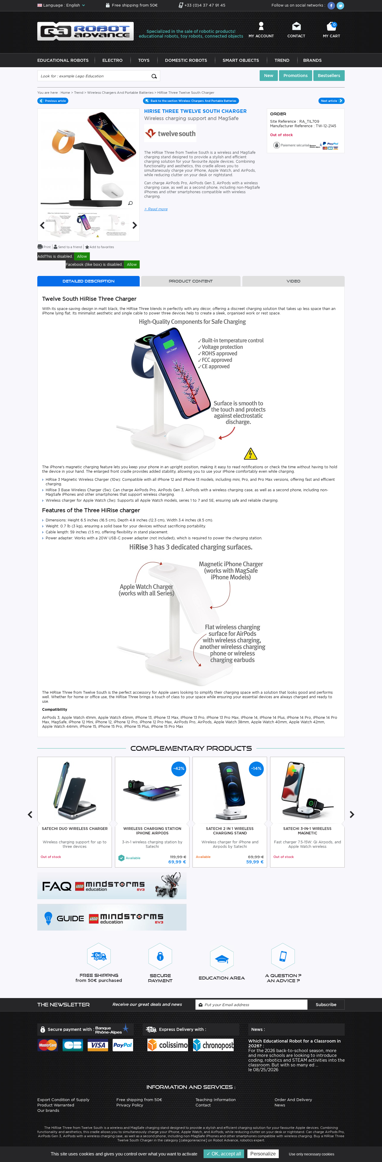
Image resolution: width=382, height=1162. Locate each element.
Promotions (296, 75)
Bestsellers (329, 75)
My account (261, 36)
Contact (296, 36)
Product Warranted (55, 1105)
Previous (42, 225)
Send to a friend (70, 247)
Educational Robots (63, 60)
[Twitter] (340, 6)
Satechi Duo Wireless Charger (75, 828)
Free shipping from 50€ (135, 5)
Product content (191, 281)
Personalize (263, 1153)
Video (293, 281)
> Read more (155, 209)
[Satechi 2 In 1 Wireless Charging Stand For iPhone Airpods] (230, 790)
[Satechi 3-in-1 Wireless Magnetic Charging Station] (307, 790)
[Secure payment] (306, 144)
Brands (312, 60)
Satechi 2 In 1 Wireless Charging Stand (230, 830)
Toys (144, 60)
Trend (282, 60)
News (280, 1105)
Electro (112, 60)
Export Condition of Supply (63, 1099)
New (268, 75)
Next (135, 225)
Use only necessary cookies (311, 1154)
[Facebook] (331, 6)
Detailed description (88, 281)
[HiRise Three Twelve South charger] (58, 224)
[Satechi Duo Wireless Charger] (74, 790)
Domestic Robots (186, 60)
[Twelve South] (170, 133)
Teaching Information (215, 1099)
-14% (256, 768)
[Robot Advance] (85, 31)
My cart (331, 30)
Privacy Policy (129, 1105)
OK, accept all (225, 1153)
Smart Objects (241, 60)
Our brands (48, 1110)
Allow (82, 256)
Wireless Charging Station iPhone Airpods (152, 830)
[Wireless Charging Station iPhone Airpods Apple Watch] (152, 790)
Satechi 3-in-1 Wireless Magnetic (307, 830)
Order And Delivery (293, 1099)
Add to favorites (102, 247)
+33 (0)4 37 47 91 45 (204, 5)
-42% (178, 768)
